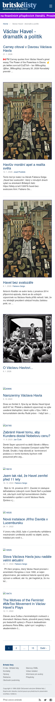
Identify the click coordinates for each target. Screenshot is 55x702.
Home (5, 23)
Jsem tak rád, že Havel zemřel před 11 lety (25, 477)
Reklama (7, 677)
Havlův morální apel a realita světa (24, 166)
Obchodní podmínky (11, 680)
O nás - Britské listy (11, 668)
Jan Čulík (18, 439)
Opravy (6, 674)
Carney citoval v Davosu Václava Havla (27, 48)
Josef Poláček (19, 172)
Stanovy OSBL (32, 668)
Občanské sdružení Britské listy (33, 688)
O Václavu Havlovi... (18, 367)
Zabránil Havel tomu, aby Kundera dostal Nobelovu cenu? (26, 434)
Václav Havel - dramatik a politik (25, 23)
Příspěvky (30, 677)
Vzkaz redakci (32, 671)
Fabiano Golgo (19, 286)
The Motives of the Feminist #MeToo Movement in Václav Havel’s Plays (24, 603)
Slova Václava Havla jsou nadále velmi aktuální (27, 558)
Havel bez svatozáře (18, 282)
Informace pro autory (34, 674)
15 (33, 648)
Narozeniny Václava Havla (22, 395)
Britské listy (22, 6)
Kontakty (6, 671)
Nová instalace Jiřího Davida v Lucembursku (25, 521)
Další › (43, 648)
